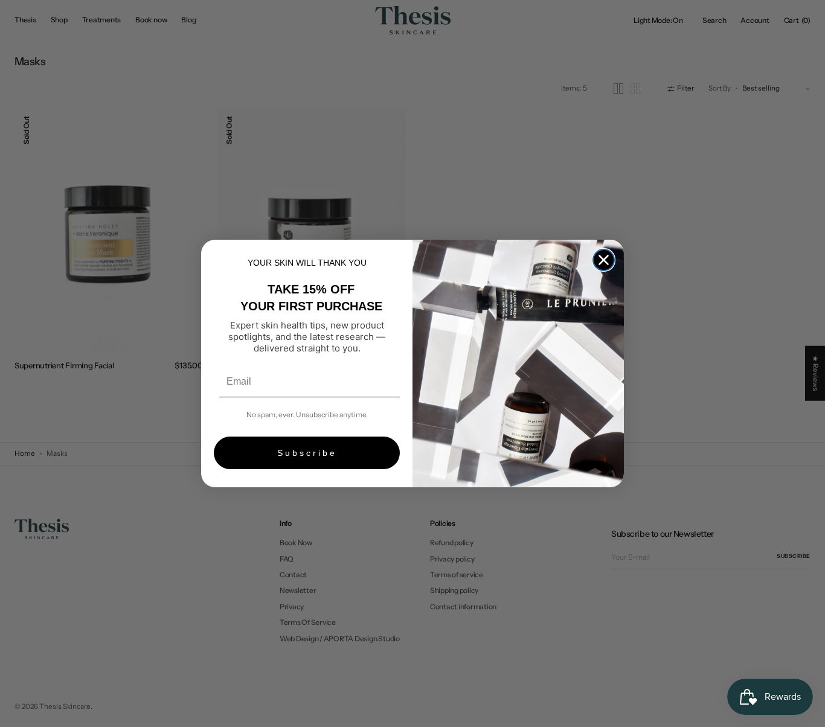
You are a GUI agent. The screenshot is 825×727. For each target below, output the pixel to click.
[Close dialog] (603, 260)
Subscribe (307, 453)
